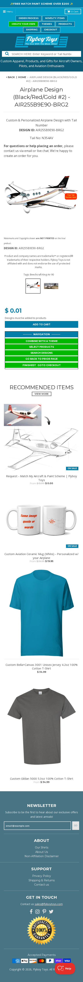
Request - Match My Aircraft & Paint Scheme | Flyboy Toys (41, 478)
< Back (10, 77)
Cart (74, 11)
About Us (41, 852)
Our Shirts (41, 847)
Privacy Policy (41, 876)
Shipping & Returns (42, 880)
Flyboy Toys (40, 969)
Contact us (41, 884)
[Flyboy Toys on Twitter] (51, 911)
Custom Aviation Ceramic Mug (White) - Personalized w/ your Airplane (41, 556)
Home (22, 77)
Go (75, 825)
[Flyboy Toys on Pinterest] (44, 911)
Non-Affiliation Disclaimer (42, 856)
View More (42, 394)
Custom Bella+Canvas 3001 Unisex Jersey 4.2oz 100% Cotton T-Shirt (42, 666)
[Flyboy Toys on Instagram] (37, 911)
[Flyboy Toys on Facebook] (31, 911)
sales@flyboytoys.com (49, 904)
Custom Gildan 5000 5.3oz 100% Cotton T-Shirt (41, 778)
